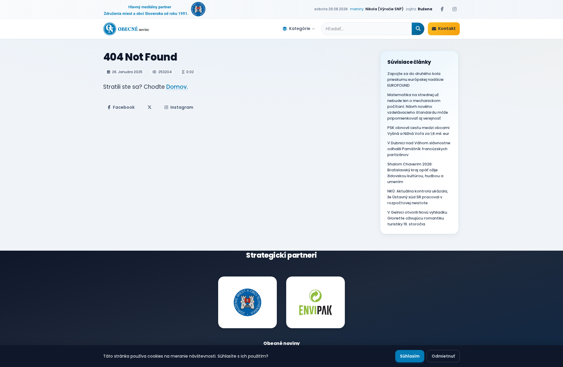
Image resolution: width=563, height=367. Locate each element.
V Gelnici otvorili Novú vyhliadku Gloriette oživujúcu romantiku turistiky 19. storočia (417, 218)
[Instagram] (454, 9)
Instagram (181, 107)
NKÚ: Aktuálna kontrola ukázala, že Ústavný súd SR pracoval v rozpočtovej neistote (417, 197)
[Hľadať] (418, 29)
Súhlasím (410, 356)
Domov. (177, 87)
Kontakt (447, 28)
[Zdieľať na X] (149, 107)
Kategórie (299, 28)
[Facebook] (442, 9)
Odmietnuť (443, 356)
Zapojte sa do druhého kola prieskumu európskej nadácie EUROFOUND (415, 79)
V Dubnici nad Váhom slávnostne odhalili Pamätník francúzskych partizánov (418, 148)
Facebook (124, 107)
